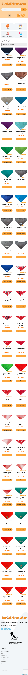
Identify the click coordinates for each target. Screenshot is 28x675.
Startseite (3, 20)
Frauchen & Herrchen (7, 36)
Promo (20, 36)
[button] (9, 15)
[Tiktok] (7, 629)
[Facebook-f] (2, 629)
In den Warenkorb (7, 64)
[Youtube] (10, 629)
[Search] (24, 9)
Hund (20, 28)
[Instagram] (5, 629)
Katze (7, 28)
